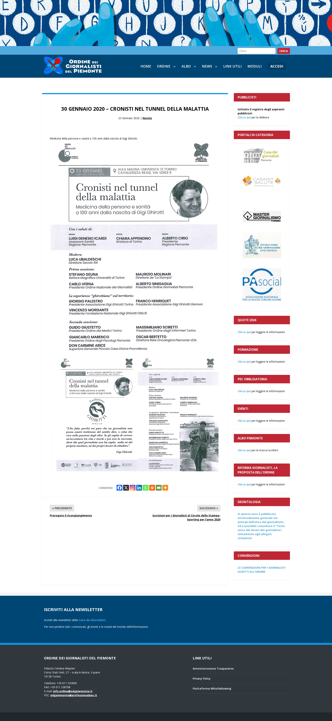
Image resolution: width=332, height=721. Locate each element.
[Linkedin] (139, 488)
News (207, 66)
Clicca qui (244, 117)
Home (145, 66)
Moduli (254, 66)
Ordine (163, 66)
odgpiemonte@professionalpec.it (73, 695)
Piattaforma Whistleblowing (212, 688)
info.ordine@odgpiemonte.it (72, 691)
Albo (186, 66)
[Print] (152, 488)
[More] (165, 488)
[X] (126, 488)
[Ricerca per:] (257, 51)
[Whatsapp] (146, 488)
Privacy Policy (202, 678)
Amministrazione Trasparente (213, 668)
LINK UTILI (232, 66)
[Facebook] (119, 488)
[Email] (159, 488)
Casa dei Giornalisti (92, 620)
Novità (147, 118)
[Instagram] (132, 488)
